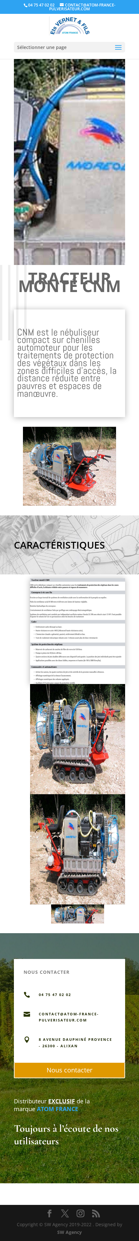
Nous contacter (69, 1070)
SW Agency (69, 1232)
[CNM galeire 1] (69, 506)
